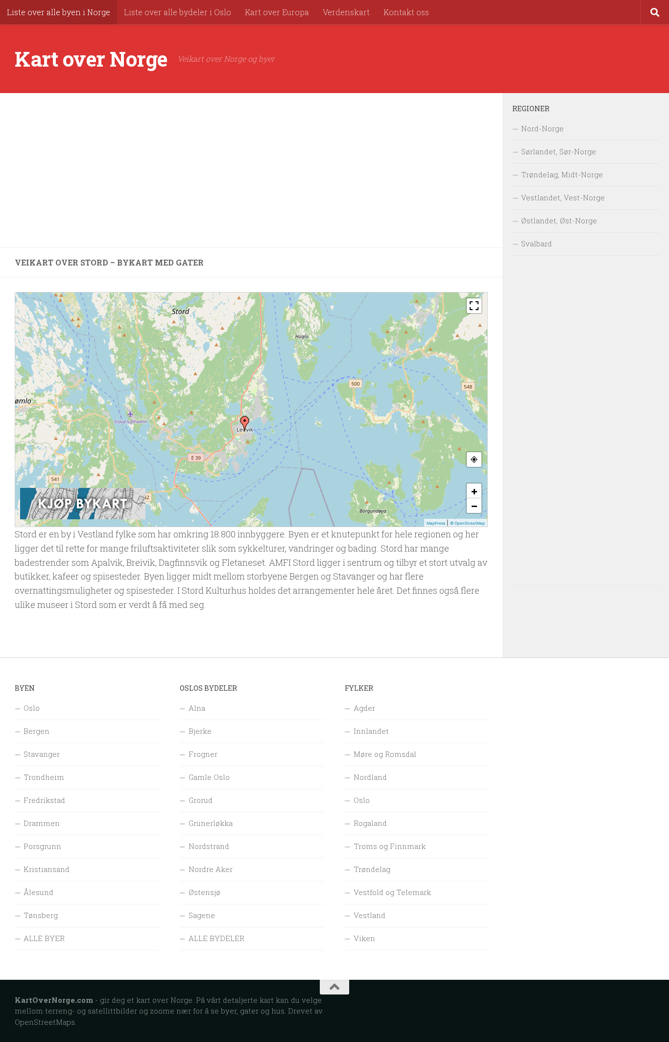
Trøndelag (372, 869)
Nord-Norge (542, 128)
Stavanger (42, 754)
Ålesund (38, 892)
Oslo (32, 708)
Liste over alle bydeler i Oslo (177, 12)
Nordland (370, 777)
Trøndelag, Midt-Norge (562, 174)
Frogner (203, 754)
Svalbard (536, 243)
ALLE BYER (44, 938)
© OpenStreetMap (467, 523)
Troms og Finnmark (390, 846)
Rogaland (370, 823)
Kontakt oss (406, 12)
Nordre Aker (211, 869)
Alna (197, 708)
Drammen (42, 823)
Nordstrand (209, 846)
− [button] (474, 505)
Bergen (36, 731)
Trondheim (44, 777)
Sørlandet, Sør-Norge (558, 151)
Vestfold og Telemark (392, 892)
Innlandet (371, 731)
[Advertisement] (251, 170)
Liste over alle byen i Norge (58, 12)
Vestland (369, 915)
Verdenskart (346, 12)
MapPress (436, 523)
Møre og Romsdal (385, 754)
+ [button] (474, 491)
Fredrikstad (44, 800)
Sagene (202, 915)
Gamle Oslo (209, 777)
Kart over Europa (277, 12)
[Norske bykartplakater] (82, 517)
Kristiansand (47, 869)
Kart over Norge (91, 58)
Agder (364, 708)
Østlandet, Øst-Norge (559, 220)
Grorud (201, 800)
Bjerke (200, 731)
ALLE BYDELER (216, 938)
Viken (364, 938)
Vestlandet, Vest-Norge (563, 197)
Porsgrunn (42, 846)
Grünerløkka (211, 823)
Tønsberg (41, 915)
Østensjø (204, 892)
